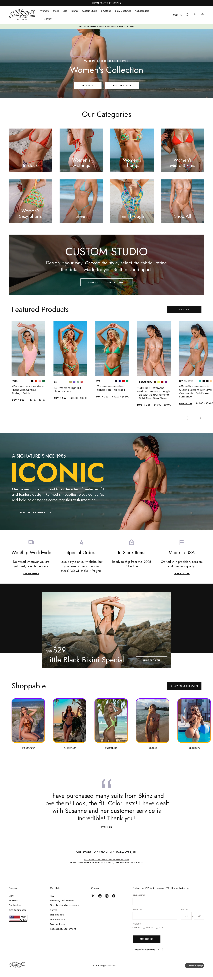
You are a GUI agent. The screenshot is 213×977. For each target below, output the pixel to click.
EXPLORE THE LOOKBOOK (35, 512)
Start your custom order (106, 282)
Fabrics (74, 11)
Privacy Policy (57, 919)
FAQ (52, 895)
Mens (56, 11)
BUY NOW (18, 400)
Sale (65, 11)
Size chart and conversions (64, 905)
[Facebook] (113, 896)
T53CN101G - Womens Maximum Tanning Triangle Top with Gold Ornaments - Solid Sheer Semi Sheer (153, 393)
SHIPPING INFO (113, 3)
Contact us (15, 905)
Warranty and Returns (62, 900)
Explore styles (122, 85)
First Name (137, 909)
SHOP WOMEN (151, 660)
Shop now (88, 85)
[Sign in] (195, 15)
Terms (53, 910)
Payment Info (57, 924)
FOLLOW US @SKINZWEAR (184, 686)
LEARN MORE (31, 573)
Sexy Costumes (123, 11)
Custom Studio (89, 11)
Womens (44, 11)
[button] (177, 15)
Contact (48, 18)
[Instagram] (106, 896)
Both (161, 928)
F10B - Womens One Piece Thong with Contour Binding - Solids (28, 390)
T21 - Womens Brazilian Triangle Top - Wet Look (110, 388)
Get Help (55, 888)
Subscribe (146, 939)
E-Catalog (106, 11)
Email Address (139, 895)
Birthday (185, 909)
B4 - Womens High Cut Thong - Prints (67, 389)
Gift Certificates (17, 910)
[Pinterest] (100, 896)
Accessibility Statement (63, 928)
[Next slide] (198, 418)
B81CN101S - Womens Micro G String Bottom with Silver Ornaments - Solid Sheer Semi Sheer (195, 391)
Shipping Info (57, 914)
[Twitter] (93, 896)
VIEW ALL (184, 309)
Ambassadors (142, 11)
